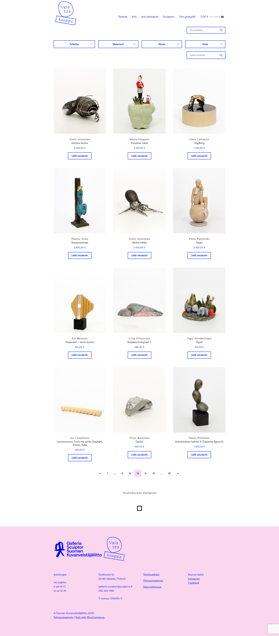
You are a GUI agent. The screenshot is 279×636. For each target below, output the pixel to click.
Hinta (205, 44)
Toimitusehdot (151, 574)
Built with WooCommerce (89, 617)
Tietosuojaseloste (153, 580)
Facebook (193, 582)
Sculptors (168, 16)
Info (134, 16)
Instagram (194, 578)
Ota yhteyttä (187, 16)
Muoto (162, 44)
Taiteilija (74, 44)
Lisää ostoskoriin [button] (80, 156)
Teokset (122, 16)
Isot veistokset (149, 16)
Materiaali (118, 44)
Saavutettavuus (152, 587)
